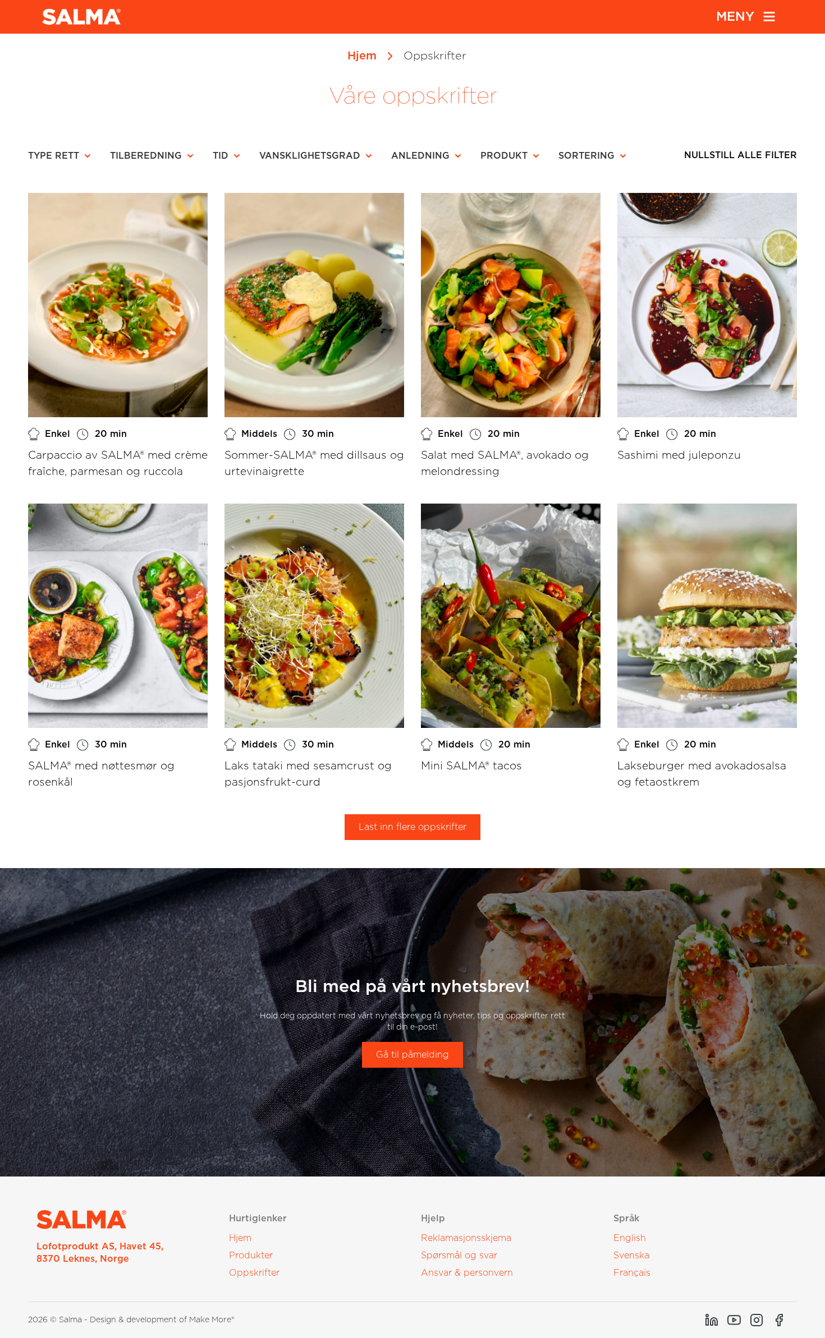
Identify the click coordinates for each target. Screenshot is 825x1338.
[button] (63, 156)
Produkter (251, 1255)
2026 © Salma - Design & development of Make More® (131, 1320)
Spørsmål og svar (459, 1255)
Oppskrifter (254, 1272)
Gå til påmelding (412, 1054)
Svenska (631, 1255)
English (629, 1238)
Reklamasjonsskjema (466, 1238)
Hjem (362, 56)
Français (631, 1272)
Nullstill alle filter (740, 155)
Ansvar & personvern (467, 1272)
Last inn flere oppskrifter (412, 827)
